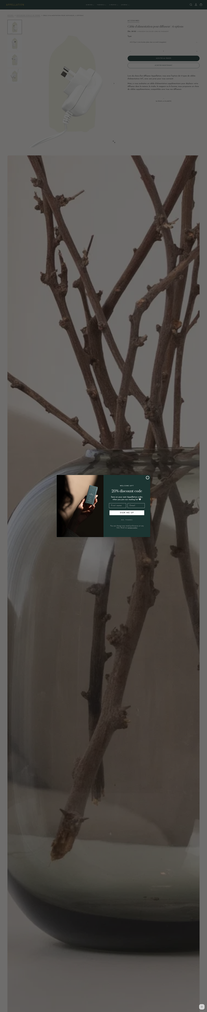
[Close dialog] (147, 477)
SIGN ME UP (127, 513)
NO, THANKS (127, 520)
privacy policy (132, 528)
